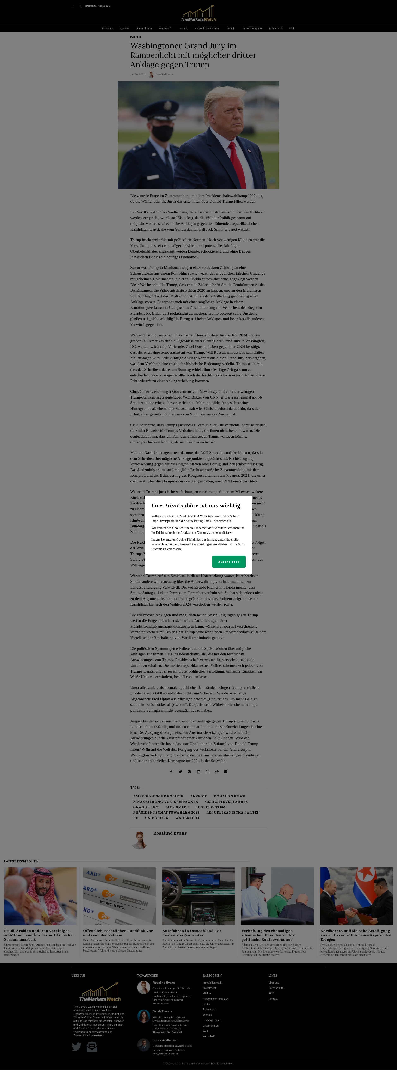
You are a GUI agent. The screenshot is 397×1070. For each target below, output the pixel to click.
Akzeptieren (228, 561)
